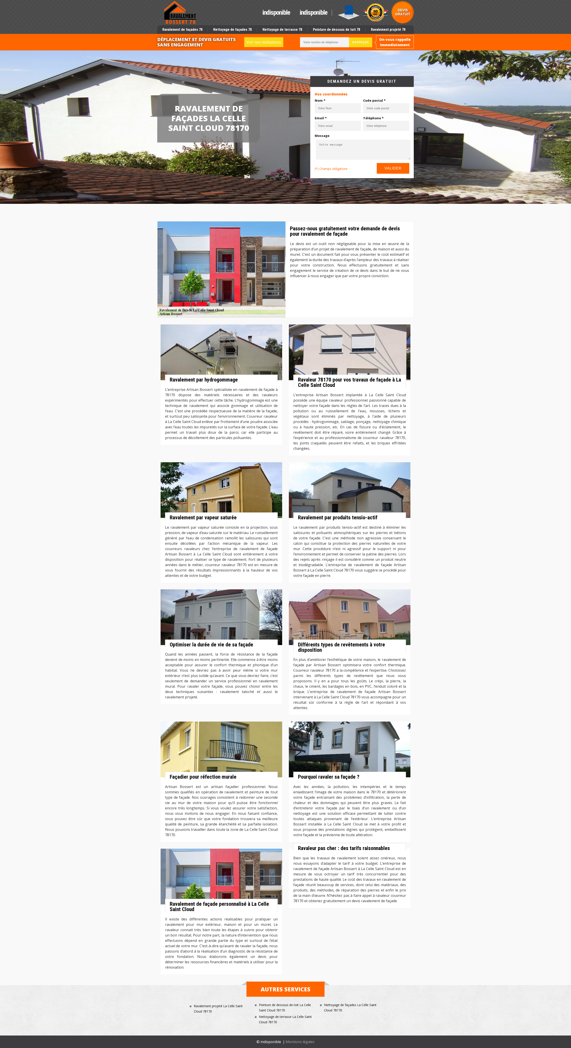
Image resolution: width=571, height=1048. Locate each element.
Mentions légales (300, 1041)
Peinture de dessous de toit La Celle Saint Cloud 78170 (285, 1007)
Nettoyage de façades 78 (232, 29)
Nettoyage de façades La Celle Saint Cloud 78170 (350, 1007)
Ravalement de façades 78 (182, 29)
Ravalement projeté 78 (388, 29)
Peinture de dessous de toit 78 (336, 29)
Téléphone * (373, 118)
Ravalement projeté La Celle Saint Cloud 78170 (218, 1008)
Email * (321, 118)
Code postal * (374, 100)
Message (322, 136)
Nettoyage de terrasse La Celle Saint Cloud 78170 (285, 1019)
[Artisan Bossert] (180, 12)
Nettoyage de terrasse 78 (282, 29)
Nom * (320, 100)
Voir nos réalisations (263, 42)
